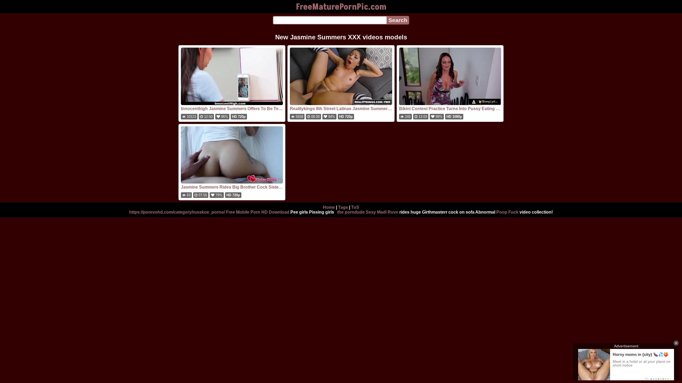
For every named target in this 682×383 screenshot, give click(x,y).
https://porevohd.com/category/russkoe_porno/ (177, 212)
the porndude (351, 212)
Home (329, 207)
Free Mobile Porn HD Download (257, 212)
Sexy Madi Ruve (382, 212)
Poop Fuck (507, 212)
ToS (355, 207)
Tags (343, 207)
